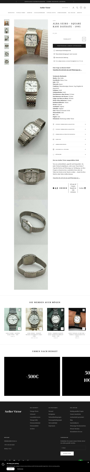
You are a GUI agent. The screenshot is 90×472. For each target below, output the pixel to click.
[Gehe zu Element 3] (6, 38)
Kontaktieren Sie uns (76, 431)
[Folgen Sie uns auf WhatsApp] (28, 460)
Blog (71, 420)
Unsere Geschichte (75, 414)
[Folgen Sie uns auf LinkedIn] (23, 460)
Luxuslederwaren (35, 417)
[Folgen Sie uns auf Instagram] (10, 460)
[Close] (88, 462)
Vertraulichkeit (53, 423)
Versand (51, 411)
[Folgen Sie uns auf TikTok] (19, 460)
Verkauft (67, 39)
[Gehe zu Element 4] (6, 46)
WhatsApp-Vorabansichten (78, 426)
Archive (32, 429)
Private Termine (74, 429)
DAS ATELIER (71, 12)
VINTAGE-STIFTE (51, 12)
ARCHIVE (79, 12)
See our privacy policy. (54, 466)
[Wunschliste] (81, 8)
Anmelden (67, 453)
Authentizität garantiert (77, 417)
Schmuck (32, 414)
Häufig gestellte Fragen (76, 411)
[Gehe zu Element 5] (6, 54)
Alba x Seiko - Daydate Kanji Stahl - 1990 (13, 334)
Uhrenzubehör (34, 426)
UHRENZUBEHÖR (61, 12)
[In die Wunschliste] (84, 39)
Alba (54, 20)
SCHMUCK (29, 12)
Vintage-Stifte (34, 420)
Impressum (52, 426)
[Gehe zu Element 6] (6, 62)
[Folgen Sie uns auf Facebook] (5, 460)
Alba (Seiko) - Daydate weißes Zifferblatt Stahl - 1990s (34, 335)
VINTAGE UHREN (20, 12)
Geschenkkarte (74, 423)
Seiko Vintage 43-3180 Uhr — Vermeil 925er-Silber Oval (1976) (77, 335)
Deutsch (65, 7)
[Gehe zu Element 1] (6, 22)
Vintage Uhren (34, 411)
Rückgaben (52, 414)
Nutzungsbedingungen (55, 420)
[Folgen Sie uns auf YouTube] (14, 460)
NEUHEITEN (11, 12)
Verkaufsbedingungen (55, 417)
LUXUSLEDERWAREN (39, 12)
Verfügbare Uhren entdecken (69, 46)
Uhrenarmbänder (35, 423)
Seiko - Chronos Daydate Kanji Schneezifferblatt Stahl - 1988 (55, 335)
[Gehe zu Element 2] (6, 30)
